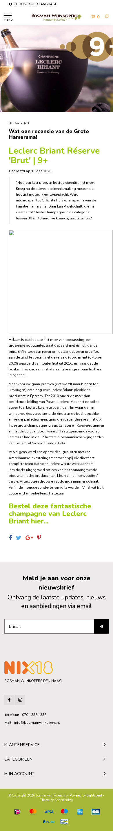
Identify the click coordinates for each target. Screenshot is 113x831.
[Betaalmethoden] (17, 812)
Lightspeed (94, 795)
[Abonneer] (101, 626)
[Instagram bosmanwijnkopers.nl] (20, 700)
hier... (40, 521)
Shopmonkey (64, 800)
